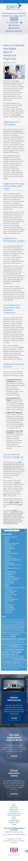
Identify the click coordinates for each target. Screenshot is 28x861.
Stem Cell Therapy (10, 609)
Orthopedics (8, 574)
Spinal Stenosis (9, 600)
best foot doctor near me (17, 621)
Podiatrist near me (12, 662)
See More (14, 718)
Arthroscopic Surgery (11, 537)
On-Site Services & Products (14, 813)
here (17, 16)
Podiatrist (7, 584)
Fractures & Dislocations (11, 553)
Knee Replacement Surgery (13, 568)
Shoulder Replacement (11, 599)
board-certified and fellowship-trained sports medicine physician (13, 464)
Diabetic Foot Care (10, 545)
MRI (6, 569)
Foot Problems (16, 632)
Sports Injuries (9, 604)
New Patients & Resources (14, 815)
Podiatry (7, 586)
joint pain (12, 634)
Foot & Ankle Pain (10, 548)
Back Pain (7, 538)
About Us (14, 806)
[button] (26, 851)
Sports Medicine (13, 510)
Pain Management (10, 576)
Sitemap (14, 824)
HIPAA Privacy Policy (14, 822)
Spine (6, 602)
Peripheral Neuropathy (11, 579)
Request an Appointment (15, 31)
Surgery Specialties (14, 811)
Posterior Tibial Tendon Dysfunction (15, 587)
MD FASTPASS (14, 19)
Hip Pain (7, 561)
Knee (6, 566)
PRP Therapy (8, 589)
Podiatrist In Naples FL (6, 659)
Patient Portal (15, 25)
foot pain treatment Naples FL (13, 630)
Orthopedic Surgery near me (11, 656)
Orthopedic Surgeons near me (12, 653)
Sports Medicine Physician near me (12, 517)
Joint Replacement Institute (12, 468)
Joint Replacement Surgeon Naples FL (12, 641)
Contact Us (14, 819)
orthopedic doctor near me (11, 644)
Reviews (14, 817)
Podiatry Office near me (9, 665)
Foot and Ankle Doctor (15, 624)
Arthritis (3, 619)
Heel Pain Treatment (11, 558)
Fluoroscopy (8, 546)
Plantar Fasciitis (9, 582)
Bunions (7, 540)
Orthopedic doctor (10, 571)
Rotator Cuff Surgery (11, 594)
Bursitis (7, 542)
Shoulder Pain (9, 597)
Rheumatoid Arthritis (11, 591)
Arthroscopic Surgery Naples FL (19, 619)
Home (14, 804)
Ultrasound (8, 612)
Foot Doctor (8, 551)
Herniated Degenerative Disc (13, 560)
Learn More (14, 756)
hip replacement (9, 563)
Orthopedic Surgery (10, 573)
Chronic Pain (6, 624)
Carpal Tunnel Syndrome (12, 543)
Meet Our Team (14, 807)
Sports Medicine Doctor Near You (13, 514)
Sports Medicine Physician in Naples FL (13, 516)
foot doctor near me (15, 629)
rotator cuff (6, 494)
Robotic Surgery (9, 592)
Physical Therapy (9, 581)
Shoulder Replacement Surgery (15, 666)
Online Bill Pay (15, 28)
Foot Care (7, 550)
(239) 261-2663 (13, 22)
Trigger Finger (9, 610)
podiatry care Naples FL (12, 663)
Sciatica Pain (8, 596)
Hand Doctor (8, 556)
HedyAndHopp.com (16, 855)
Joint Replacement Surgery (13, 564)
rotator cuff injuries (13, 279)
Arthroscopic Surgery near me (7, 621)
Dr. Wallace (16, 482)
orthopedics (17, 131)
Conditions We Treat (14, 809)
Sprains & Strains (9, 607)
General (7, 555)
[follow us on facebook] (21, 22)
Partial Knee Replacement (12, 578)
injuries (11, 150)
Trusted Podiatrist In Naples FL (12, 668)
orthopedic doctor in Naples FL (15, 642)
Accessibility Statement (14, 820)
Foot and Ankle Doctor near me (13, 626)
